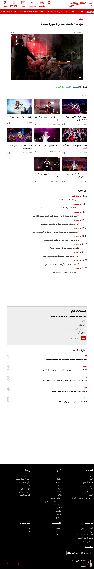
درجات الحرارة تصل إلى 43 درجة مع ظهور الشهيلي (61, 240)
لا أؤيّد (81, 325)
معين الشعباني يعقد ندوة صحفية (66, 200)
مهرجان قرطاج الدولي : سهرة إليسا (47, 145)
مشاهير (58, 511)
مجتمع (58, 517)
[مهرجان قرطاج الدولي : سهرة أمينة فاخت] (74, 135)
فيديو (28, 531)
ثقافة (81, 19)
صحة (59, 475)
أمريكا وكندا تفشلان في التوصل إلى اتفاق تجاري (62, 264)
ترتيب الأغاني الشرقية (85, 534)
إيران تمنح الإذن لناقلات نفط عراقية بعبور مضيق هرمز (59, 224)
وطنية (76, 204)
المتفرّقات (58, 504)
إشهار (90, 495)
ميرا (84, 563)
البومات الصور (24, 495)
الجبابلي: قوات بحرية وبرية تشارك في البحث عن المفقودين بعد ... (55, 232)
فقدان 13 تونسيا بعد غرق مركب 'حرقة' (64, 248)
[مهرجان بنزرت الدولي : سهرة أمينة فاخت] (47, 164)
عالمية (76, 220)
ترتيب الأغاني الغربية (85, 538)
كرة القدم (75, 196)
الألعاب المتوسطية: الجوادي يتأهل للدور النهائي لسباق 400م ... (56, 216)
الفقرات (59, 531)
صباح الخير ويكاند (78, 560)
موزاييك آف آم (56, 498)
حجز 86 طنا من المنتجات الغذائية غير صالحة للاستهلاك (58, 208)
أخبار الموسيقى (87, 528)
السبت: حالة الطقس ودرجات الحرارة (66, 272)
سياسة (59, 488)
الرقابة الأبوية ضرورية (76, 328)
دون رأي (81, 332)
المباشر (90, 488)
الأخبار (59, 534)
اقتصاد (59, 491)
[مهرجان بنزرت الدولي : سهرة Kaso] (19, 106)
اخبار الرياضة (25, 475)
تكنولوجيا (58, 507)
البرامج (90, 479)
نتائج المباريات (24, 482)
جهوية (59, 482)
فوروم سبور (25, 488)
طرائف (59, 514)
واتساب (59, 87)
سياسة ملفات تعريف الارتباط (82, 498)
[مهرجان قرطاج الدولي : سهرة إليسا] (47, 135)
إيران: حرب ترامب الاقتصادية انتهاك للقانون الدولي (60, 256)
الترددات (89, 485)
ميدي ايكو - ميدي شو (53, 501)
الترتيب (27, 485)
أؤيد (82, 321)
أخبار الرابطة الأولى (23, 479)
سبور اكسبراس (24, 491)
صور (28, 528)
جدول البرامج (88, 482)
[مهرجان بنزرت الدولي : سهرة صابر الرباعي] (47, 106)
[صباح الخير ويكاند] (90, 566)
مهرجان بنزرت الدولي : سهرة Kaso (19, 117)
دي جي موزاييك (87, 541)
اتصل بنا (90, 491)
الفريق (90, 475)
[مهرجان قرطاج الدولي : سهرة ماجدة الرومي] (74, 106)
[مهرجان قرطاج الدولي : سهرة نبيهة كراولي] (74, 164)
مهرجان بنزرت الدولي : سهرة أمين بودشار (65, 11)
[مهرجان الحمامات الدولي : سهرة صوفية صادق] (19, 135)
